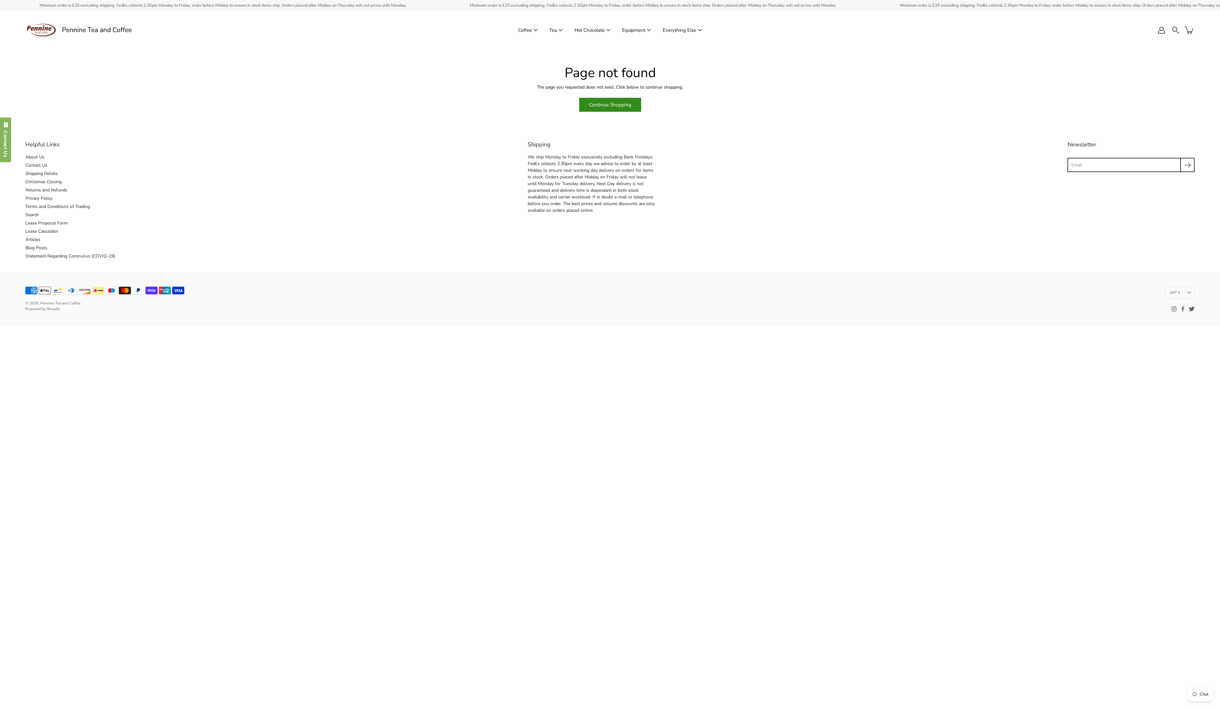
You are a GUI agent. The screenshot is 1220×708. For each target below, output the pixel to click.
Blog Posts (36, 248)
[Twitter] (1192, 308)
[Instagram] (1174, 308)
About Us (34, 157)
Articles (32, 240)
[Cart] (1189, 30)
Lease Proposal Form (46, 223)
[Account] (1161, 30)
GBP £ (1174, 292)
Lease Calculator (41, 231)
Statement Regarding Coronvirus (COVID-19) (70, 256)
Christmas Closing (43, 182)
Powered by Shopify (42, 308)
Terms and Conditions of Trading (57, 207)
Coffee (525, 30)
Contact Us (36, 165)
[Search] (1175, 30)
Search (32, 215)
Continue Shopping (610, 104)
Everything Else (679, 30)
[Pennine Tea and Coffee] (41, 30)
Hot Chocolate (589, 30)
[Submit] (1187, 165)
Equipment (633, 30)
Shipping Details (41, 173)
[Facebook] (1183, 308)
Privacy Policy (38, 198)
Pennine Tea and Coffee (97, 30)
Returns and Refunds (46, 190)
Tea (553, 30)
